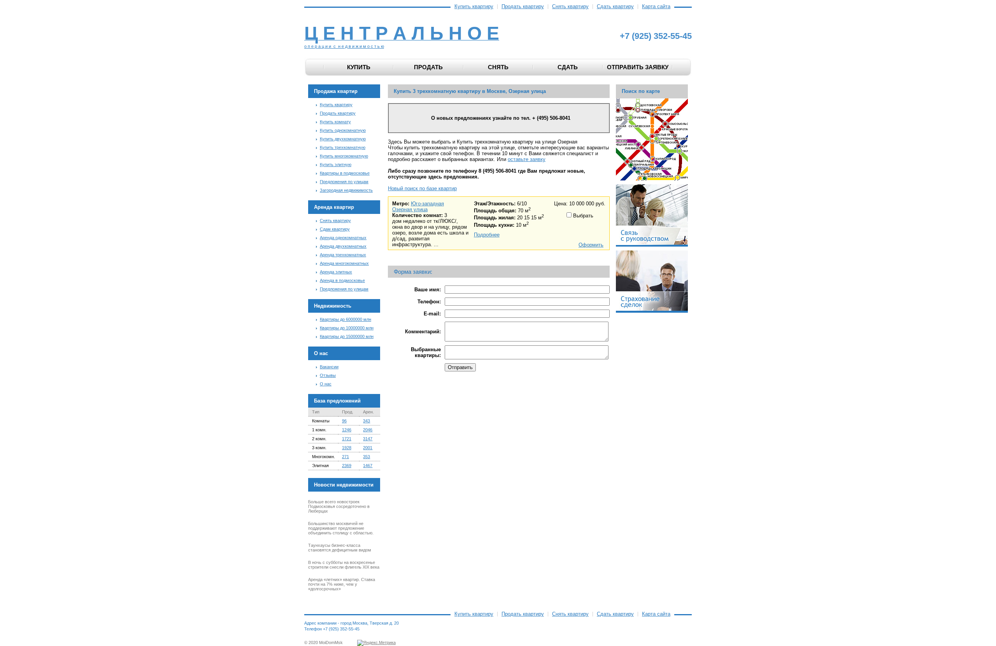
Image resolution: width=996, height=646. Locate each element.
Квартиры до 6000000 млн (345, 319)
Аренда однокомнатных (343, 237)
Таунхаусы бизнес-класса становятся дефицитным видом (339, 547)
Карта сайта (656, 6)
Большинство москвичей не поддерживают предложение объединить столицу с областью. (341, 528)
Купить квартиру (473, 6)
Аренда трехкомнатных (343, 254)
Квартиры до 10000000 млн (347, 328)
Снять (498, 67)
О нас (325, 384)
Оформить (591, 245)
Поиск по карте (641, 91)
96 (344, 420)
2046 (367, 429)
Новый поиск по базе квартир (422, 188)
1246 (346, 429)
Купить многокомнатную (344, 156)
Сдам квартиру (335, 229)
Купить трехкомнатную (342, 147)
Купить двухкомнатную (343, 139)
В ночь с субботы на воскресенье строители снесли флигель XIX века (343, 564)
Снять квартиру (570, 6)
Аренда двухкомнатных (343, 246)
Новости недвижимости (344, 485)
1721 (346, 438)
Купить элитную (335, 164)
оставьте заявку (526, 159)
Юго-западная (427, 204)
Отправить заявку (637, 67)
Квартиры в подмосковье (345, 173)
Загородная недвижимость (346, 190)
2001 (367, 447)
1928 (346, 447)
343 (366, 420)
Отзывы (328, 375)
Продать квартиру (523, 6)
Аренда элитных (336, 272)
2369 (346, 465)
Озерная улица (410, 209)
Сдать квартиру (615, 6)
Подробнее (487, 235)
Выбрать (582, 216)
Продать (428, 67)
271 (345, 456)
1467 (367, 465)
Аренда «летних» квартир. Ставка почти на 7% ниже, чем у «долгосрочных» (341, 584)
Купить (358, 67)
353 (366, 456)
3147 (367, 438)
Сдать (568, 67)
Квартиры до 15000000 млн (347, 336)
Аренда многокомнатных (344, 263)
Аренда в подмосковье (342, 280)
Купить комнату (335, 121)
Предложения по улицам (344, 181)
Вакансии (329, 366)
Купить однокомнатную (343, 130)
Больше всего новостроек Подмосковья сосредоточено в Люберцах (339, 506)
